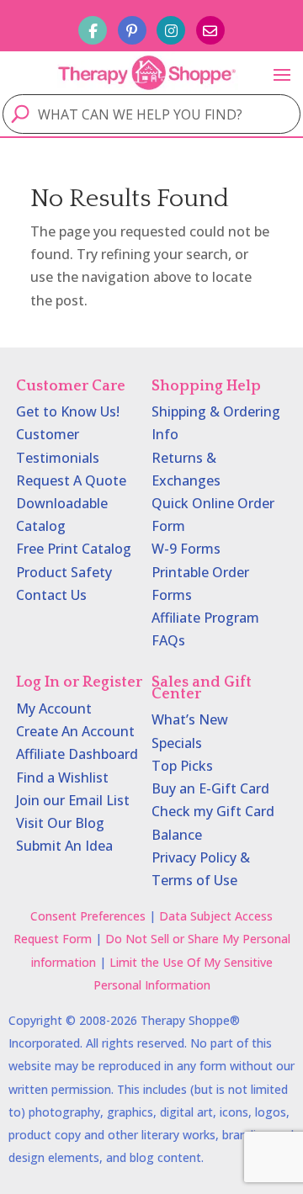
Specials (177, 743)
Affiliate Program (205, 617)
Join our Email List (73, 800)
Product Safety (64, 572)
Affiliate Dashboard (77, 754)
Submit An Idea (64, 845)
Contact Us (51, 595)
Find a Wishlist (62, 777)
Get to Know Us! (68, 411)
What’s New (190, 719)
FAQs (168, 640)
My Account (54, 708)
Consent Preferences (88, 916)
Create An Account (75, 731)
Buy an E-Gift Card (210, 788)
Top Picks (182, 765)
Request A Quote (71, 480)
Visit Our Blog (60, 823)
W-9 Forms (186, 548)
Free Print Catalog (73, 548)
